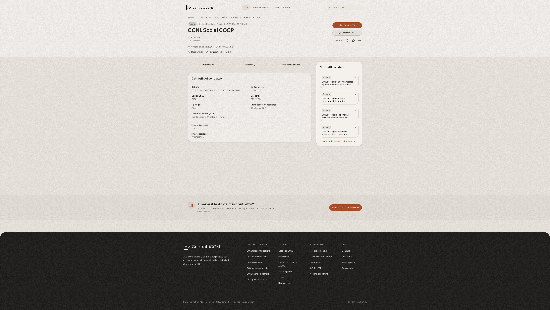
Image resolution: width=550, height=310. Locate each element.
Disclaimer (347, 256)
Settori (286, 7)
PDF (295, 7)
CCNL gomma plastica (257, 279)
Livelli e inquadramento (321, 256)
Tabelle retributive (261, 7)
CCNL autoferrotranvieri (258, 268)
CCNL (246, 7)
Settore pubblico (286, 271)
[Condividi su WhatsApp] (353, 40)
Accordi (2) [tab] (249, 64)
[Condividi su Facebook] (347, 40)
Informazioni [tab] (208, 64)
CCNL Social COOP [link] (251, 17)
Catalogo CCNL (285, 250)
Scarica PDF (349, 25)
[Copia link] (359, 40)
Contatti (346, 250)
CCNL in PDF (315, 268)
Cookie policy (348, 268)
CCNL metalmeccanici (257, 256)
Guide (281, 277)
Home (191, 17)
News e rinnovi (285, 283)
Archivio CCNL (349, 32)
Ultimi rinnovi (284, 256)
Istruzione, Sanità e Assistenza (223, 17)
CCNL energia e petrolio (258, 273)
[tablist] (250, 65)
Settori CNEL (316, 262)
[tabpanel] (250, 107)
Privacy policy (348, 262)
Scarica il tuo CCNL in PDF (344, 207)
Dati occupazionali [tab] (291, 64)
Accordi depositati (319, 273)
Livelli (276, 7)
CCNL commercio (255, 262)
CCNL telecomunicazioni (258, 250)
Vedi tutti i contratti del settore (337, 141)
